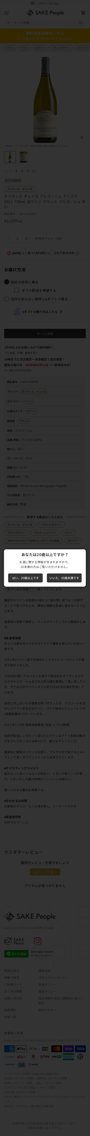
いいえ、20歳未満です (64, 578)
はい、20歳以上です (25, 578)
